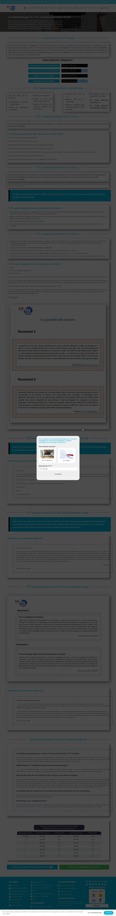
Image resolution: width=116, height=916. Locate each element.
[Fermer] (83, 430)
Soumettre (58, 474)
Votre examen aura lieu (47, 446)
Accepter (108, 912)
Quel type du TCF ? (46, 466)
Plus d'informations (95, 912)
